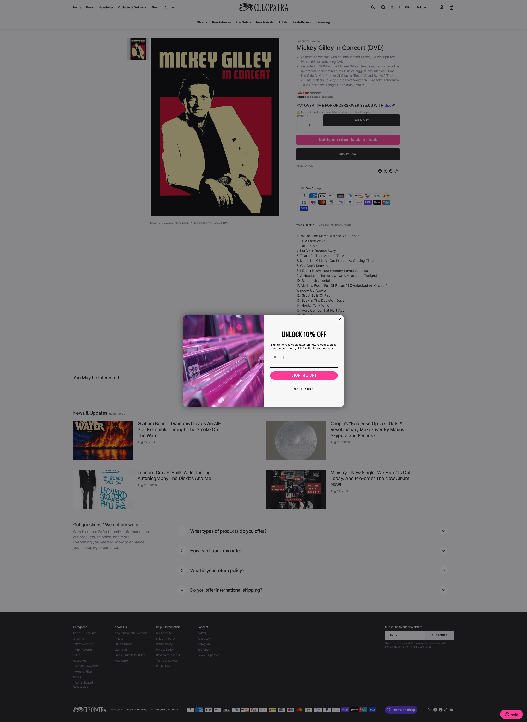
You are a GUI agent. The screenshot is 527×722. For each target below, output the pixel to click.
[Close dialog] (339, 319)
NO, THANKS (304, 389)
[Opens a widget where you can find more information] (511, 715)
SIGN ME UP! (303, 375)
